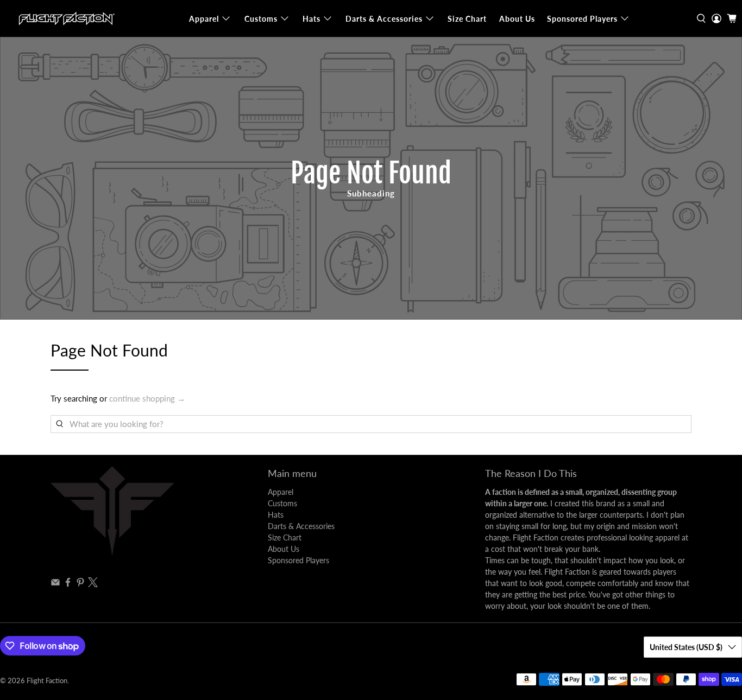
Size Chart (467, 18)
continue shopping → (147, 398)
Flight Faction (47, 681)
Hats (311, 18)
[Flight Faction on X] (93, 584)
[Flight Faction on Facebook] (68, 584)
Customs (261, 18)
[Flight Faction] (65, 18)
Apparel (204, 18)
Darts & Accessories (384, 18)
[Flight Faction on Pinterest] (80, 584)
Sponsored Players (582, 18)
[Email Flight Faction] (55, 584)
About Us (517, 18)
